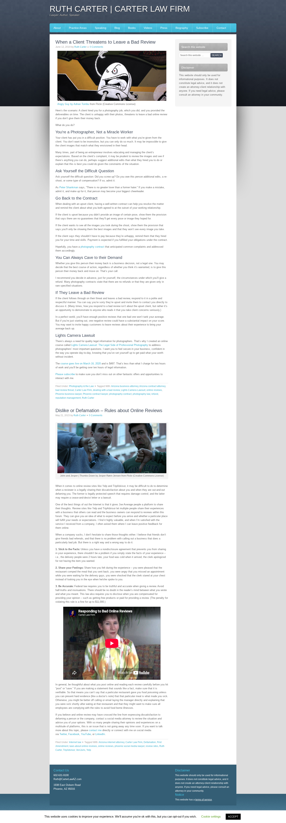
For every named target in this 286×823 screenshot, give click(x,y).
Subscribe (202, 27)
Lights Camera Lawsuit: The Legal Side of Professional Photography (109, 345)
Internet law (75, 742)
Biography (181, 27)
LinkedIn (100, 734)
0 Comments (96, 47)
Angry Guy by (65, 104)
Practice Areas (78, 27)
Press (161, 27)
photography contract (92, 246)
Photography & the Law (81, 386)
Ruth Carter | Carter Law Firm (120, 8)
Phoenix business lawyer (68, 394)
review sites (152, 746)
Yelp (88, 750)
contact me (95, 730)
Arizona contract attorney (152, 386)
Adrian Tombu (81, 104)
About (57, 27)
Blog (117, 27)
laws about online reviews (83, 746)
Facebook (73, 734)
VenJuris (80, 750)
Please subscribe (65, 374)
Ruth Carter (80, 47)
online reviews (154, 390)
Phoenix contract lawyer (95, 394)
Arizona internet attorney (111, 742)
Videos (148, 27)
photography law (141, 394)
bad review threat (64, 390)
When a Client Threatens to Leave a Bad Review (105, 42)
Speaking (98, 27)
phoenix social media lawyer (130, 746)
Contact (221, 27)
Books (130, 27)
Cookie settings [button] (211, 816)
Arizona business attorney (124, 386)
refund (154, 394)
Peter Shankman (68, 187)
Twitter (63, 734)
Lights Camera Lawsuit (133, 390)
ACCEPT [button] (233, 816)
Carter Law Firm (83, 390)
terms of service (203, 799)
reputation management (68, 398)
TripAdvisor (69, 750)
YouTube (86, 734)
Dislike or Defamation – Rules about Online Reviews (108, 410)
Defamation (150, 742)
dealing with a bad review (106, 390)
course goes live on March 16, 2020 (81, 363)
